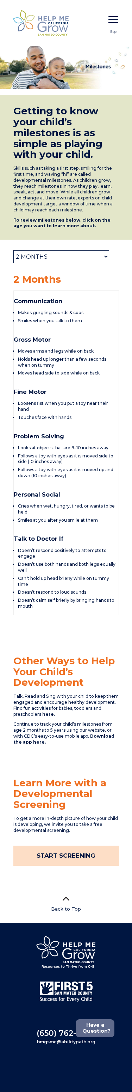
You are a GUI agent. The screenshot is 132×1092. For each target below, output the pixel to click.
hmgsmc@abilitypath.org (66, 1041)
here (48, 714)
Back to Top (66, 909)
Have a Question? (96, 1028)
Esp (113, 31)
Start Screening (66, 855)
